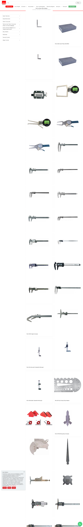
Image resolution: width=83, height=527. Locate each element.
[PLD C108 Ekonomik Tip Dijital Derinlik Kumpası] (67, 504)
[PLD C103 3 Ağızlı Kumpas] (39, 318)
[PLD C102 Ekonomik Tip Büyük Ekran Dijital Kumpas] (67, 242)
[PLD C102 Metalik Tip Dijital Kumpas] (39, 290)
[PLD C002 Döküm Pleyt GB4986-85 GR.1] (67, 61)
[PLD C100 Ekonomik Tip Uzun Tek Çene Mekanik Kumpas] (39, 194)
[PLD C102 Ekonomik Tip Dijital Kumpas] (39, 266)
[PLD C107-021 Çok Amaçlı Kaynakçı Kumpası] (39, 447)
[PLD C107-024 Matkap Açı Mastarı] (67, 480)
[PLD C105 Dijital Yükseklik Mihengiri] (67, 347)
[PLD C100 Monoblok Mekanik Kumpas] (39, 218)
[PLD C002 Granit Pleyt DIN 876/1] (67, 28)
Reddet (9, 487)
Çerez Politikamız (13, 485)
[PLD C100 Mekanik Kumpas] (67, 194)
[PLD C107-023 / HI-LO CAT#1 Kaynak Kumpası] (39, 480)
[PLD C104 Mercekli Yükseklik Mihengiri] (39, 351)
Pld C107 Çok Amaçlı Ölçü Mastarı (62, 400)
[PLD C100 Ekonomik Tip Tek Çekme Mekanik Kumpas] (67, 171)
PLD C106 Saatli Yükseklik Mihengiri (34, 400)
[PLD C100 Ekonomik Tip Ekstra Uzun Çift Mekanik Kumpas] (67, 147)
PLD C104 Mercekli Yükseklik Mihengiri (35, 367)
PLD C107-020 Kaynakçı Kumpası (62, 433)
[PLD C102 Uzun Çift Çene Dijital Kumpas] (67, 290)
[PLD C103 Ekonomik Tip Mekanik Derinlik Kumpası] (67, 313)
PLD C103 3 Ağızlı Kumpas (32, 333)
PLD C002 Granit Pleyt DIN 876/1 (62, 43)
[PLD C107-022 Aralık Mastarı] (67, 451)
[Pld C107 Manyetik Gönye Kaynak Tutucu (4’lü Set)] (39, 418)
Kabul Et (4, 487)
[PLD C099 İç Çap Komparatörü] (39, 147)
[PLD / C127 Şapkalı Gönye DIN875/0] (39, 57)
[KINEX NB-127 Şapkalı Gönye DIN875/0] (39, 23)
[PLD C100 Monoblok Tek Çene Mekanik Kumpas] (67, 218)
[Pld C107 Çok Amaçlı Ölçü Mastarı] (67, 385)
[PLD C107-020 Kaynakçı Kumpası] (67, 418)
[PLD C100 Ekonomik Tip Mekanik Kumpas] (39, 171)
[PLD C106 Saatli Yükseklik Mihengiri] (39, 385)
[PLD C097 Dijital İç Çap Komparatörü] (39, 123)
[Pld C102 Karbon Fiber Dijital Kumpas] (67, 266)
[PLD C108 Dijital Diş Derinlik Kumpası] (39, 504)
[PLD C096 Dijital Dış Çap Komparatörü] (67, 90)
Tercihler (13, 487)
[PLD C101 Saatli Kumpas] (39, 242)
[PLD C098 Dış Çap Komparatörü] (67, 123)
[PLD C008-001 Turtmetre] (39, 94)
